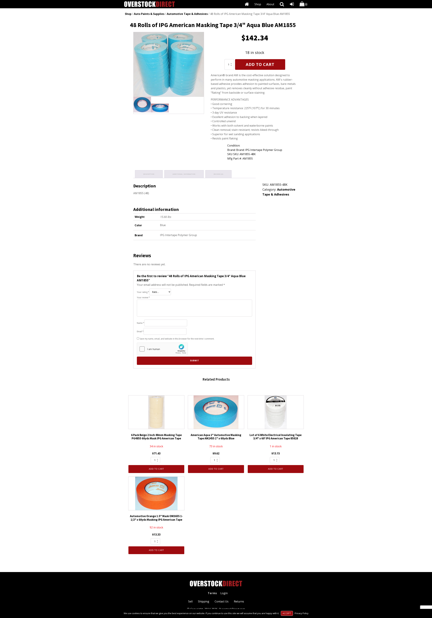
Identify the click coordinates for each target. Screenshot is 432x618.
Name (140, 323)
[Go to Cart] (304, 4)
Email (140, 331)
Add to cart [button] (156, 468)
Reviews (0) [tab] (218, 174)
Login (224, 593)
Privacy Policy (301, 613)
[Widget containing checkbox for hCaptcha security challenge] (162, 349)
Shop (257, 4)
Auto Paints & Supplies (149, 14)
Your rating (143, 292)
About (270, 4)
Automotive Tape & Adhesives (187, 14)
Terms (212, 593)
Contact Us (221, 601)
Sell (190, 601)
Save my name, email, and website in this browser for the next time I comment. (177, 338)
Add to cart (260, 64)
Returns (239, 601)
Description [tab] (148, 174)
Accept (287, 613)
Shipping (203, 601)
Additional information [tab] (184, 174)
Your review (143, 297)
